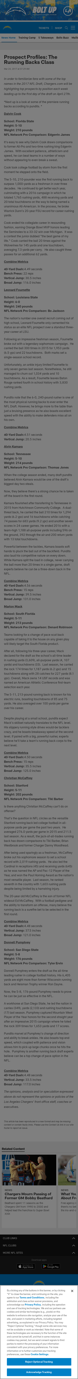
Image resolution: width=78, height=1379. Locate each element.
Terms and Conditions (32, 1297)
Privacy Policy (33, 1304)
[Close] (72, 1291)
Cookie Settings (39, 1354)
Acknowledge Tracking (39, 1372)
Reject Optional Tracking (39, 1361)
